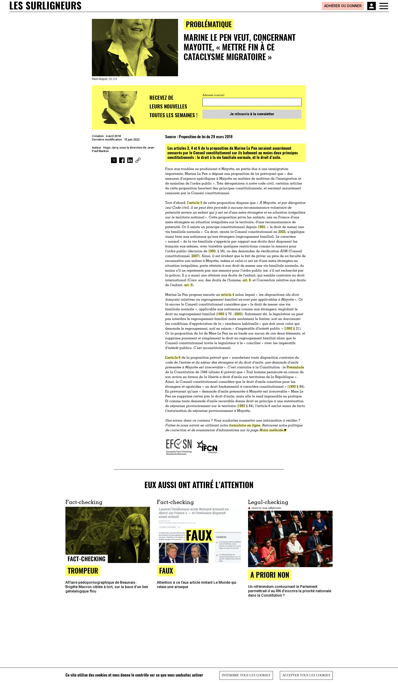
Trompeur (83, 570)
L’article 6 (173, 358)
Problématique (209, 24)
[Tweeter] (114, 160)
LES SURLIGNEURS (45, 6)
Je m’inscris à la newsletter (252, 114)
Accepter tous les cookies (306, 675)
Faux (166, 570)
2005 (282, 232)
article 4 (227, 295)
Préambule (295, 367)
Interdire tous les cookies (246, 675)
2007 (195, 256)
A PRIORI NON (269, 574)
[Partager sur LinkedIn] (130, 160)
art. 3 (188, 285)
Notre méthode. (271, 430)
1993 (261, 227)
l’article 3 (194, 203)
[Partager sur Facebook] (122, 160)
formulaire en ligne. (245, 425)
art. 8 (247, 280)
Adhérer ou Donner (343, 6)
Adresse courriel (213, 95)
